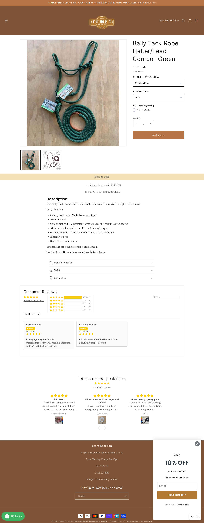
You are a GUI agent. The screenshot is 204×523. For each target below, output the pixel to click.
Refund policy (116, 521)
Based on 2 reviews (34, 300)
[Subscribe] (125, 496)
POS (83, 521)
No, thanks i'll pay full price (177, 504)
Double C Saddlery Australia (70, 521)
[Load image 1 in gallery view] (30, 160)
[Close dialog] (197, 443)
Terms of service (131, 521)
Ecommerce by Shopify (98, 521)
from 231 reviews (102, 387)
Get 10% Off (177, 495)
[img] (49, 334)
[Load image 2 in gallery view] (52, 160)
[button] (6, 20)
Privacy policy (146, 521)
